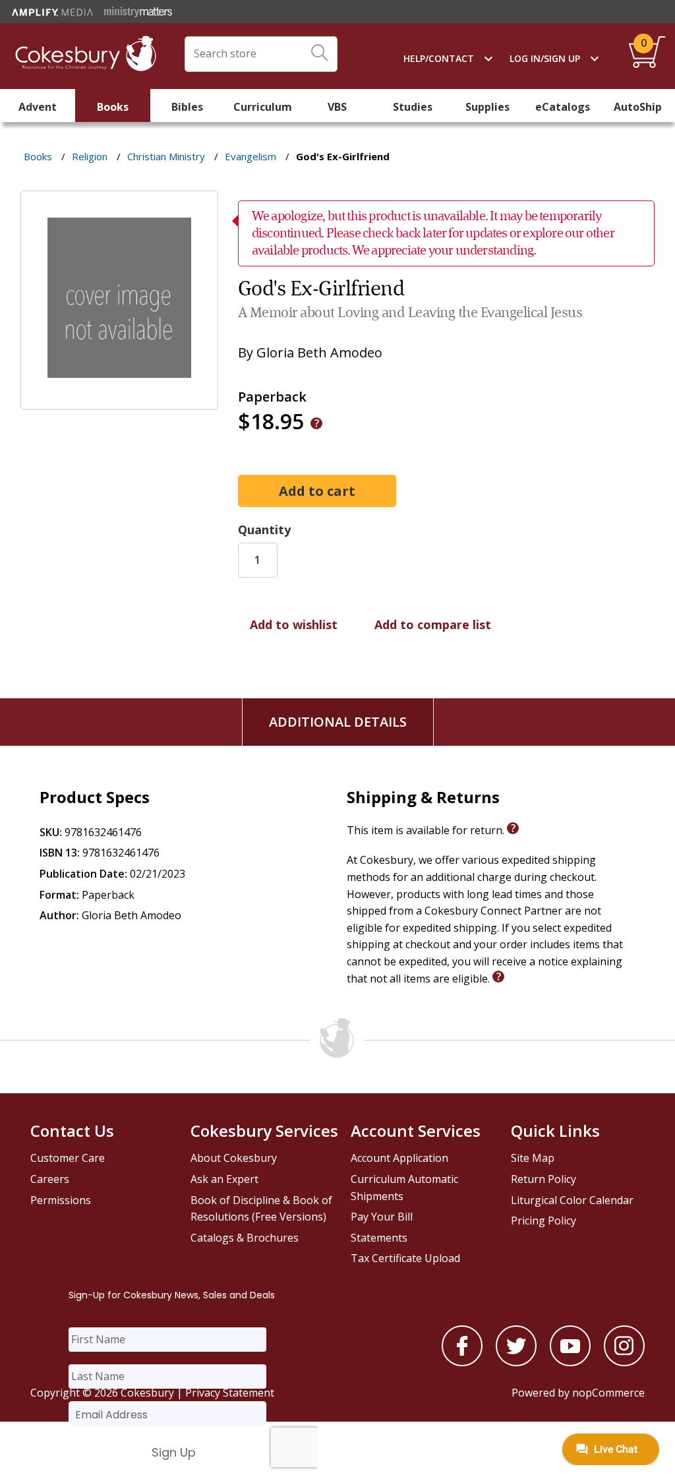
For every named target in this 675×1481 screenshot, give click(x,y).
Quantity (264, 529)
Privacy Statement (229, 1392)
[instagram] (624, 1362)
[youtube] (570, 1362)
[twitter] (516, 1362)
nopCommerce (608, 1392)
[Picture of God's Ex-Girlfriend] (119, 400)
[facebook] (462, 1362)
